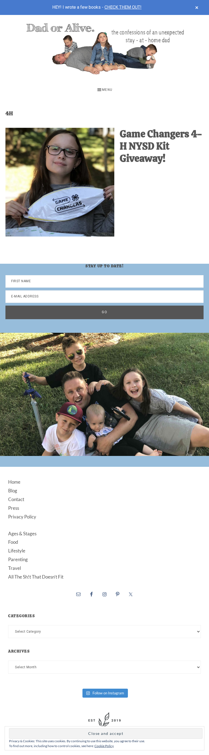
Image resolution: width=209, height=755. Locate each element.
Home (14, 482)
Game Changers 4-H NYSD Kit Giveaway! (161, 146)
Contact (16, 499)
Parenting (18, 559)
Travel (14, 568)
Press (13, 508)
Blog (12, 490)
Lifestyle (16, 551)
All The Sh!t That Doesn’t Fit (35, 577)
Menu (107, 90)
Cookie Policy (104, 746)
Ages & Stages (22, 533)
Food (13, 542)
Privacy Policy (22, 517)
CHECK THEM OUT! (123, 7)
